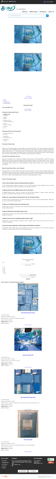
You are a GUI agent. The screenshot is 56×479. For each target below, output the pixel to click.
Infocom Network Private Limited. (49, 477)
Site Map (4, 467)
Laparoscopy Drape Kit (28, 355)
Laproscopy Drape (28, 439)
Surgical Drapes (7, 102)
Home (5, 99)
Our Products (43, 11)
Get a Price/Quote (28, 109)
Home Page (24, 11)
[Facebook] (44, 2)
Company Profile (33, 11)
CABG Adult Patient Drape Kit (28, 312)
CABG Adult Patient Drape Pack (28, 397)
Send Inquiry (28, 96)
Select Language (49, 1)
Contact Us (51, 11)
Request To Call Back (28, 98)
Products (5, 100)
